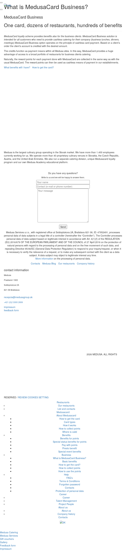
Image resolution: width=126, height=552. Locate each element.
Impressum (6, 548)
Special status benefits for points (69, 441)
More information (44, 258)
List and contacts (66, 408)
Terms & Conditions (69, 481)
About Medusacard (66, 415)
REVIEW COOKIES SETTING (33, 397)
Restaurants (63, 402)
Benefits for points (69, 438)
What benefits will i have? (17, 67)
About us (63, 507)
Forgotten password (69, 484)
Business (66, 454)
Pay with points (69, 445)
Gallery (3, 542)
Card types (69, 422)
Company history (85, 263)
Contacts (35, 263)
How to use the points (69, 471)
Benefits (66, 435)
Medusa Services (9, 535)
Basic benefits (69, 461)
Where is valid (69, 431)
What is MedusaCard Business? (69, 458)
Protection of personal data (70, 491)
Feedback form (8, 545)
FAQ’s (69, 477)
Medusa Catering (9, 532)
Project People (66, 504)
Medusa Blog (49, 263)
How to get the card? (43, 67)
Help (66, 474)
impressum (9, 307)
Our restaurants (66, 263)
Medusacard (63, 412)
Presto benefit (69, 448)
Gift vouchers (7, 539)
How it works (69, 425)
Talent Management (66, 500)
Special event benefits (69, 451)
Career (63, 494)
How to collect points (69, 428)
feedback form (11, 310)
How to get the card (69, 418)
